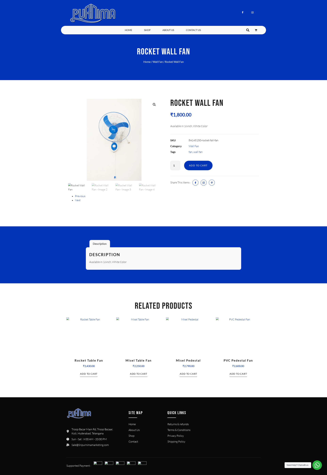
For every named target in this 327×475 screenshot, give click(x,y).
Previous (80, 196)
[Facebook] (242, 13)
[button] (248, 30)
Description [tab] (100, 243)
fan (190, 152)
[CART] (256, 30)
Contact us (193, 30)
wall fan (198, 152)
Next (78, 200)
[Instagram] (252, 13)
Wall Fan (158, 61)
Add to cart (198, 165)
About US (168, 30)
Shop (147, 30)
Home (128, 30)
